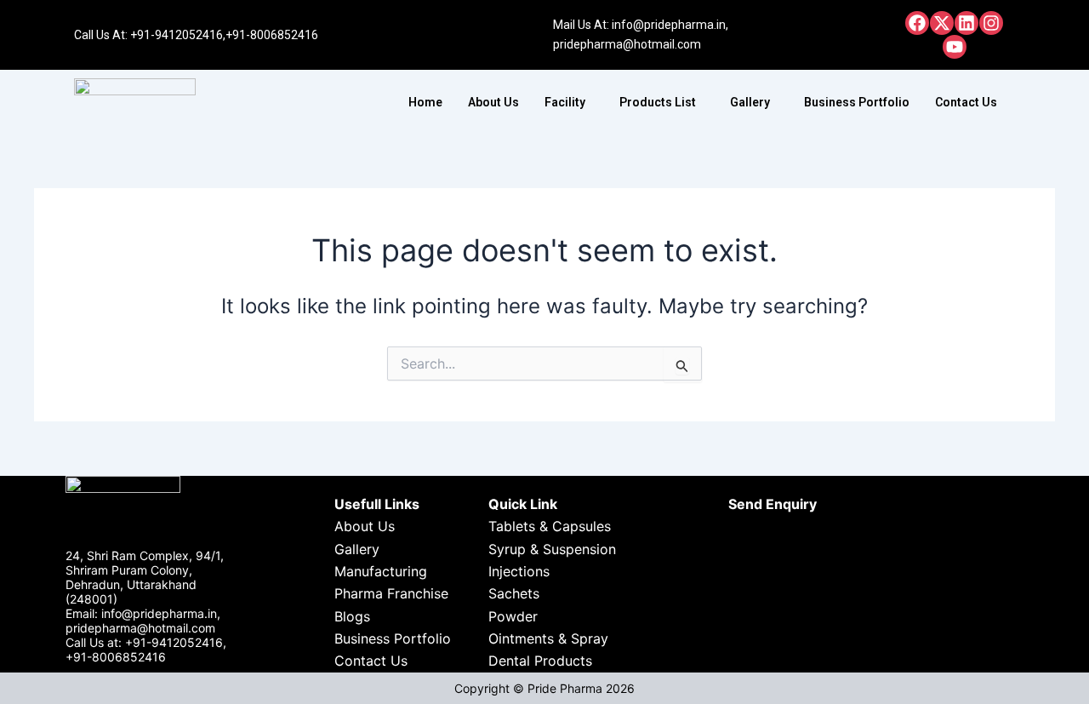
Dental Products (540, 660)
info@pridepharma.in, (670, 24)
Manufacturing (380, 571)
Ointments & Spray (548, 638)
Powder (513, 616)
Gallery (750, 102)
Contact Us (966, 102)
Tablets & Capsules (549, 526)
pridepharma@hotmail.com (627, 44)
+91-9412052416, (177, 35)
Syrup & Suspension (552, 549)
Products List (657, 102)
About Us (493, 102)
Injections (519, 571)
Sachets (513, 593)
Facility (564, 102)
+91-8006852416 (271, 35)
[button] (569, 102)
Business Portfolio (856, 102)
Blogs (352, 616)
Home (425, 102)
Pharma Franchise (391, 593)
